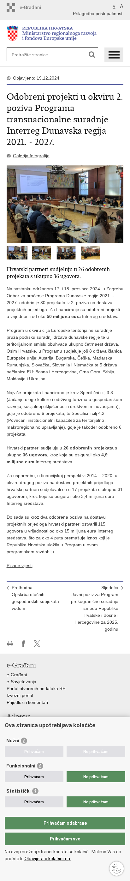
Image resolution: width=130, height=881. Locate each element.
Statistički (18, 791)
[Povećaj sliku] (65, 204)
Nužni (12, 741)
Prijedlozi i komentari (27, 702)
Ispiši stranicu (10, 643)
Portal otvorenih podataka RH (36, 688)
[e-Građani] (34, 7)
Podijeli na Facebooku (23, 643)
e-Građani (17, 674)
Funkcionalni (20, 766)
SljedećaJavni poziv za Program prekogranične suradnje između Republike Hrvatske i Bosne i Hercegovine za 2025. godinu (94, 608)
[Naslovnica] (65, 34)
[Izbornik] (113, 54)
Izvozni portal (20, 695)
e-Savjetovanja (21, 681)
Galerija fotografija (31, 155)
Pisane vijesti (19, 565)
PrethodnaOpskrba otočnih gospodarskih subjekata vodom (35, 598)
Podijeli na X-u (37, 643)
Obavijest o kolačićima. (47, 858)
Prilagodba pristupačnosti (98, 13)
